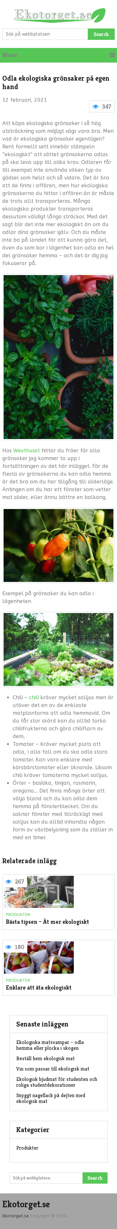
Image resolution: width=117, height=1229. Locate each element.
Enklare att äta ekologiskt (39, 987)
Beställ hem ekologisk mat (45, 1058)
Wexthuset (26, 450)
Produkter (18, 914)
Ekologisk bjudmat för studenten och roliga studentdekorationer (56, 1082)
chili (34, 697)
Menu (9, 55)
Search (101, 34)
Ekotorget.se (26, 1204)
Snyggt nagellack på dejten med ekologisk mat (50, 1098)
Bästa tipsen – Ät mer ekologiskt (47, 922)
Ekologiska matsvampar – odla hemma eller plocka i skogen (50, 1045)
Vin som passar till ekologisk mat (52, 1068)
